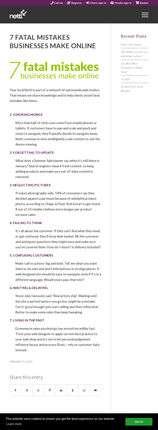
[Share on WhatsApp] (38, 390)
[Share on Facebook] (15, 390)
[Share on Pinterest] (49, 390)
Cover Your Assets (131, 44)
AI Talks (125, 79)
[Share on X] (27, 390)
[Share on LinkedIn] (61, 390)
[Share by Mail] (95, 390)
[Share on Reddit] (84, 390)
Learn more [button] (14, 424)
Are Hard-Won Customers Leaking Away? (131, 68)
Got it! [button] (139, 421)
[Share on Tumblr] (72, 390)
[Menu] (143, 14)
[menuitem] (57, 3)
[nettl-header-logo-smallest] (28, 14)
